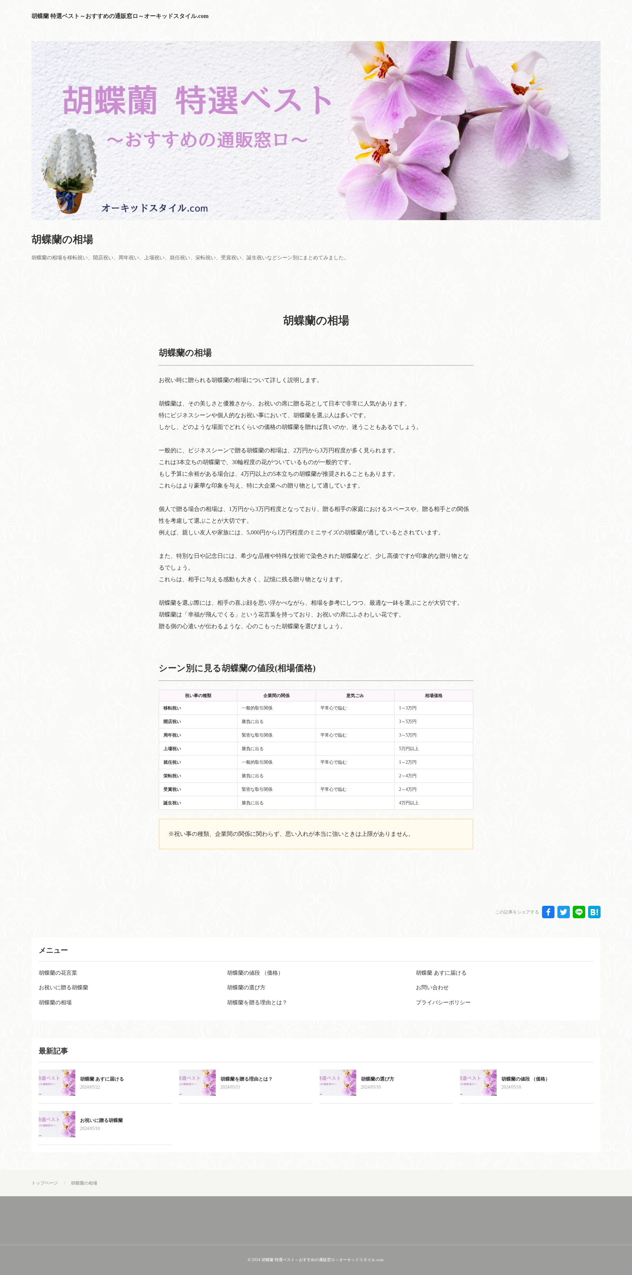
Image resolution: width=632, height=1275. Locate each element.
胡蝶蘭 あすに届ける (102, 1079)
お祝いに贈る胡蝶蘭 (101, 1120)
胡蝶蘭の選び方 (377, 1079)
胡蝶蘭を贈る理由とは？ (247, 1079)
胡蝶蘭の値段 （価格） (525, 1079)
